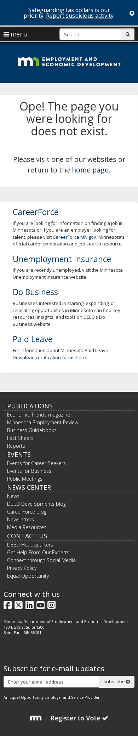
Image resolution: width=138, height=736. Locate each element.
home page (90, 170)
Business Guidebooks (32, 430)
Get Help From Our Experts (38, 552)
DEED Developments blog (36, 503)
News (13, 496)
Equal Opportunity (28, 575)
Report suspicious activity (80, 15)
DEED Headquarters (30, 544)
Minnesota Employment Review (42, 422)
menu (18, 34)
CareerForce (35, 211)
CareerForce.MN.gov (74, 237)
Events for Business (29, 471)
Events (19, 454)
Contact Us (27, 536)
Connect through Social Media (41, 560)
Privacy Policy (21, 568)
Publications (30, 406)
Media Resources (26, 527)
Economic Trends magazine (38, 414)
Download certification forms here (49, 357)
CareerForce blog (26, 511)
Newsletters (20, 519)
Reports (16, 445)
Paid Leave (32, 339)
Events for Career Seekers (36, 463)
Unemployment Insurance (62, 259)
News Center (29, 487)
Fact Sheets (20, 438)
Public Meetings (24, 478)
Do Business (35, 292)
